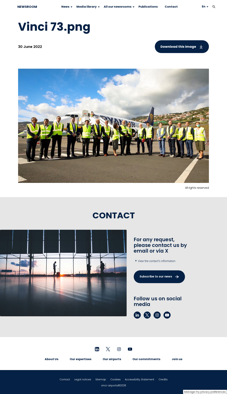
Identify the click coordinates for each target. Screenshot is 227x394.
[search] (210, 6)
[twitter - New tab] (147, 315)
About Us (51, 359)
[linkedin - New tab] (137, 315)
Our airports (112, 359)
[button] (213, 7)
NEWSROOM (27, 7)
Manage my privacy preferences (205, 392)
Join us (177, 359)
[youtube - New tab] (167, 315)
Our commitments (146, 359)
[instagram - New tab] (157, 315)
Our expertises (80, 359)
